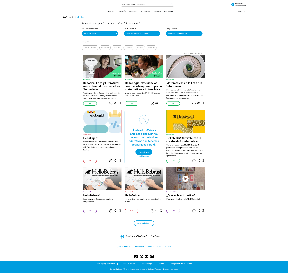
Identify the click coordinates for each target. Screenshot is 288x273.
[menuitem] (110, 11)
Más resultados (143, 223)
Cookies (161, 264)
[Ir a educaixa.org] (53, 4)
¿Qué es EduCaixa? (124, 246)
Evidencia (151, 47)
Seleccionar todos (89, 47)
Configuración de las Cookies (181, 264)
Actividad (128, 47)
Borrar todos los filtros (193, 53)
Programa (117, 47)
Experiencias (140, 246)
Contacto (167, 246)
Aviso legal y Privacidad (105, 264)
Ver (90, 103)
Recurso (140, 47)
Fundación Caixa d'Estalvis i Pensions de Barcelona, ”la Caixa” (132, 269)
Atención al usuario (127, 264)
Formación (105, 47)
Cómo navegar (146, 264)
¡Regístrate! (143, 152)
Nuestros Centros (154, 246)
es (241, 11)
